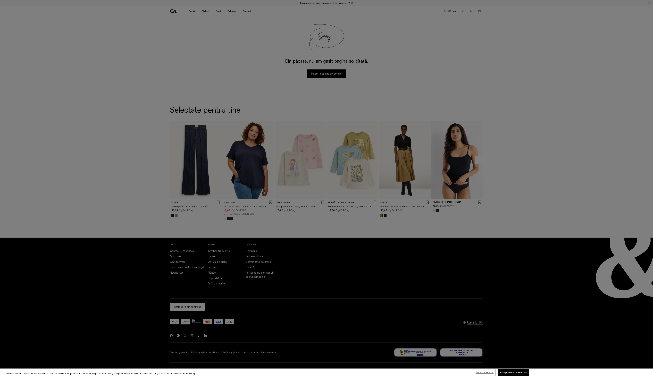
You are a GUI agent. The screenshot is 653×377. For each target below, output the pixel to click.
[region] (326, 373)
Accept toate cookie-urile (513, 372)
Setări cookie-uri (484, 372)
